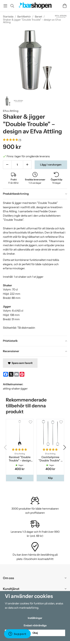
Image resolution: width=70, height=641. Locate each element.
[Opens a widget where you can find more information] (17, 634)
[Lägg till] (27, 164)
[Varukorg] (64, 6)
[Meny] (5, 6)
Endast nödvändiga (35, 625)
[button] (19, 478)
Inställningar (35, 617)
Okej (35, 632)
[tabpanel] (35, 267)
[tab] (35, 194)
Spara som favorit (21, 362)
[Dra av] (7, 164)
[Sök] (12, 6)
